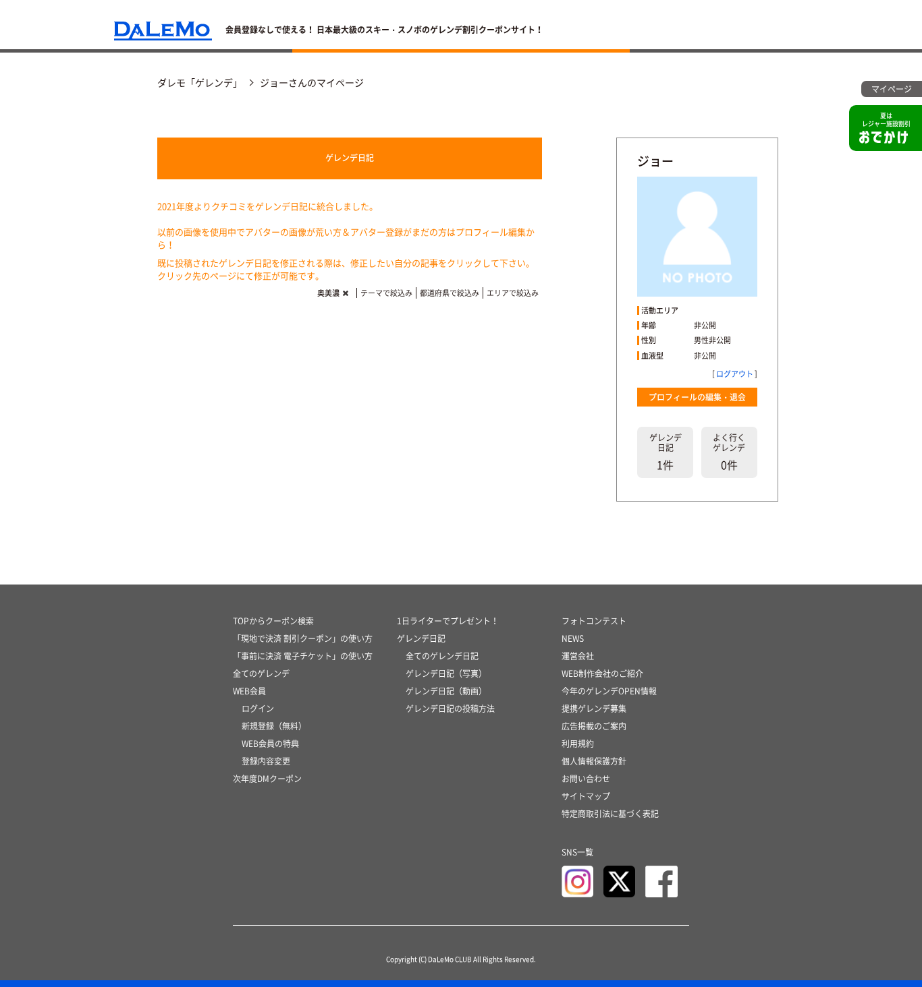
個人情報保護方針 (594, 761)
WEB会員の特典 (270, 744)
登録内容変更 (266, 761)
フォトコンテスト (594, 621)
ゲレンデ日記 (349, 158)
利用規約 (578, 744)
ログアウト (734, 374)
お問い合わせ (586, 779)
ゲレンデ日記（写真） (446, 673)
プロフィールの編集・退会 (697, 397)
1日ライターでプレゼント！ (448, 621)
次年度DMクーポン (267, 779)
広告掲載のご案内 (594, 726)
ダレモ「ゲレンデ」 (199, 82)
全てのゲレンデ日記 (442, 656)
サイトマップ (586, 796)
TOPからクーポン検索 (273, 621)
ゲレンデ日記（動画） (446, 691)
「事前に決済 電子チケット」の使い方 (303, 656)
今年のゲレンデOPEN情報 (609, 691)
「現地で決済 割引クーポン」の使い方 (303, 638)
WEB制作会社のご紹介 (602, 673)
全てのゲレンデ (261, 673)
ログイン (258, 708)
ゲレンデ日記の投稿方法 (450, 708)
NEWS (573, 638)
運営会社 (578, 656)
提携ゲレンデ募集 (594, 708)
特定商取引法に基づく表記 (610, 814)
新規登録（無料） (274, 726)
